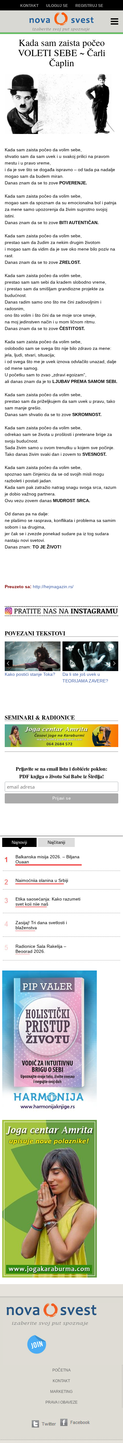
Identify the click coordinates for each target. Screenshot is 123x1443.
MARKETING (61, 1391)
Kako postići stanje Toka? (30, 674)
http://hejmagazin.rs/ (53, 586)
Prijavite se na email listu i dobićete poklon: (61, 769)
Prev (9, 663)
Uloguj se (57, 5)
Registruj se (89, 5)
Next (114, 663)
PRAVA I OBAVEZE (61, 1402)
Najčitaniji (56, 842)
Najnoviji (19, 842)
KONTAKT (61, 1381)
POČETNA (61, 1370)
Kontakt (29, 5)
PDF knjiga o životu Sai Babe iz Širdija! (61, 777)
